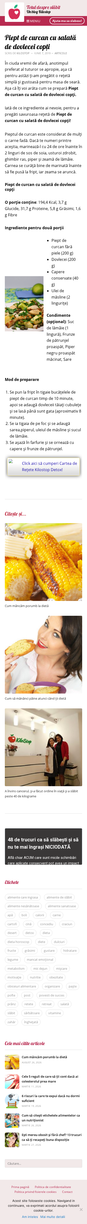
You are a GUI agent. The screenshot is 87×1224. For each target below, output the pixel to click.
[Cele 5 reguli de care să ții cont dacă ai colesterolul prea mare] (12, 1076)
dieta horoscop (18, 942)
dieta (46, 933)
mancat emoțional (40, 959)
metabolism (16, 968)
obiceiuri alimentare (21, 986)
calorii (40, 915)
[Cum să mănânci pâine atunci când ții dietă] (43, 618)
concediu (46, 924)
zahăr (11, 1022)
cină (28, 924)
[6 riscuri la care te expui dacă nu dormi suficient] (12, 1096)
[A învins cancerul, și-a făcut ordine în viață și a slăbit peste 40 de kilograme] (43, 711)
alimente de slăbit (59, 897)
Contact (67, 1192)
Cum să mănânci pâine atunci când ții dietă (35, 698)
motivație (14, 977)
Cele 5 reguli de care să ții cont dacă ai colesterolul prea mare (50, 1078)
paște (73, 986)
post (27, 995)
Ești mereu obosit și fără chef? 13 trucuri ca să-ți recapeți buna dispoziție (52, 1137)
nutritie (35, 977)
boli (24, 915)
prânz (11, 1004)
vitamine (54, 1013)
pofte (11, 995)
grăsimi (30, 950)
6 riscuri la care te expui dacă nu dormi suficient (51, 1098)
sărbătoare (32, 1013)
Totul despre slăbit (43, 7)
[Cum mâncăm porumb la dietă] (43, 525)
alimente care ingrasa (22, 897)
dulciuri (59, 942)
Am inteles (30, 1217)
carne (57, 915)
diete (41, 942)
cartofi (12, 924)
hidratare (70, 950)
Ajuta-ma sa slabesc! (67, 21)
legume (12, 959)
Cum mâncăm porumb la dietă (27, 606)
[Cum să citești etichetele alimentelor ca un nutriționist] (12, 1115)
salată (64, 1004)
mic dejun (40, 968)
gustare (49, 950)
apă (10, 915)
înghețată (31, 1022)
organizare (52, 986)
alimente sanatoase (62, 906)
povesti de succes (51, 995)
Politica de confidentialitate (53, 1187)
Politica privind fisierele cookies (35, 1192)
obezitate (56, 977)
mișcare (61, 968)
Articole (61, 53)
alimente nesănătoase (23, 906)
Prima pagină (20, 1187)
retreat (47, 1004)
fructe (11, 950)
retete (28, 1004)
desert (12, 933)
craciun (67, 924)
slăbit (11, 1013)
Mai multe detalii (52, 1217)
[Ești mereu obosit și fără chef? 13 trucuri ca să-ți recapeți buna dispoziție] (12, 1135)
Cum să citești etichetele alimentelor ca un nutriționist (51, 1117)
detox (29, 933)
